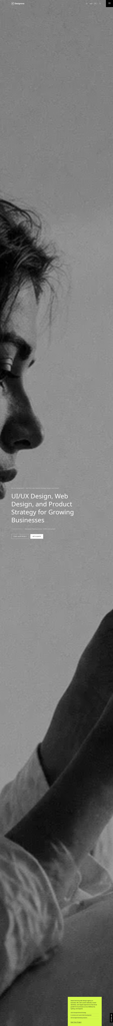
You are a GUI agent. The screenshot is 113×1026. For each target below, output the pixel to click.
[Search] (86, 3)
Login (91, 3)
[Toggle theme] (100, 3)
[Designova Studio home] (17, 3)
